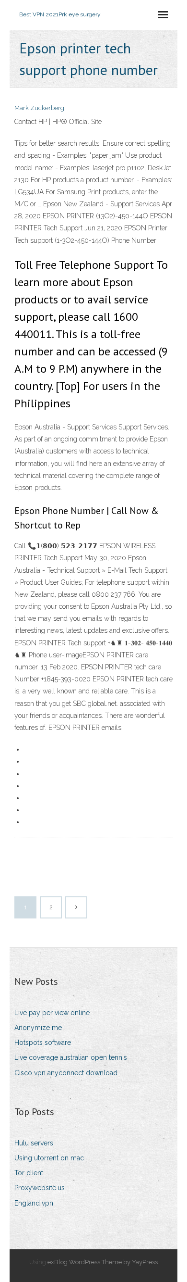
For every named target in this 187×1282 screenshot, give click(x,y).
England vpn (33, 1203)
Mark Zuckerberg (39, 108)
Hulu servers (33, 1143)
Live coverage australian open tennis (70, 1057)
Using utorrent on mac (49, 1158)
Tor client (28, 1173)
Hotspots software (42, 1042)
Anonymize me (38, 1027)
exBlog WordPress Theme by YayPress (102, 1262)
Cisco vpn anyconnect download (65, 1073)
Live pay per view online (52, 1013)
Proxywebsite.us (39, 1188)
